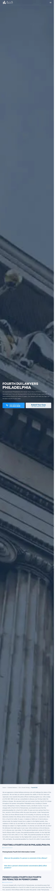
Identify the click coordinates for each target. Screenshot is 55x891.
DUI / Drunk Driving (24, 787)
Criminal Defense (12, 787)
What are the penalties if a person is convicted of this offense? (25, 858)
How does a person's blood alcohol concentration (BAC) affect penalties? (25, 867)
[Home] (8, 2)
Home (4, 787)
